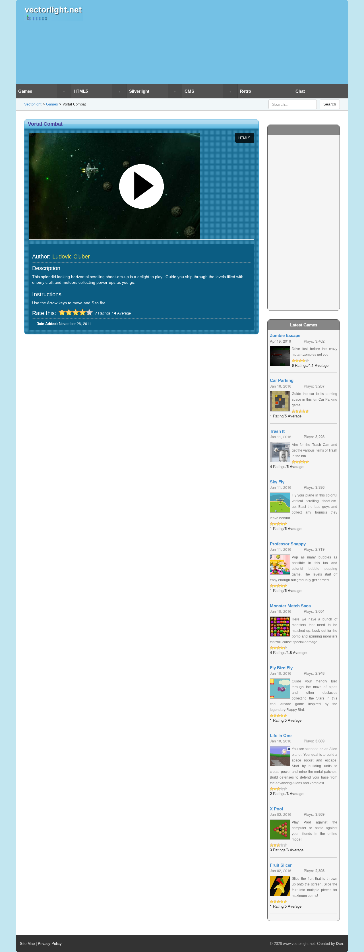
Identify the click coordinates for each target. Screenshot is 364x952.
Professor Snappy (288, 543)
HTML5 (81, 91)
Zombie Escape (285, 335)
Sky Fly (277, 481)
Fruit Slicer (281, 865)
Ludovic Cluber (71, 256)
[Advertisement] (222, 42)
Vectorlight (33, 104)
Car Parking (281, 380)
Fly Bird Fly (281, 667)
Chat (300, 91)
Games (25, 91)
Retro (245, 91)
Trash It (277, 431)
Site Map (27, 943)
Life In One (280, 735)
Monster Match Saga (290, 605)
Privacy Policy (50, 943)
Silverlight (139, 91)
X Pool (276, 808)
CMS (189, 91)
